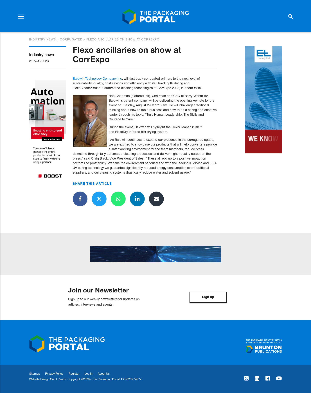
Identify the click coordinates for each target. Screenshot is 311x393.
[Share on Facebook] (80, 199)
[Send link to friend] (156, 199)
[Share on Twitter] (99, 199)
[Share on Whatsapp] (118, 199)
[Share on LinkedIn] (137, 199)
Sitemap (34, 373)
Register (74, 373)
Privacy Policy (54, 373)
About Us (104, 373)
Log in (89, 373)
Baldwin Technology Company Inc (97, 78)
